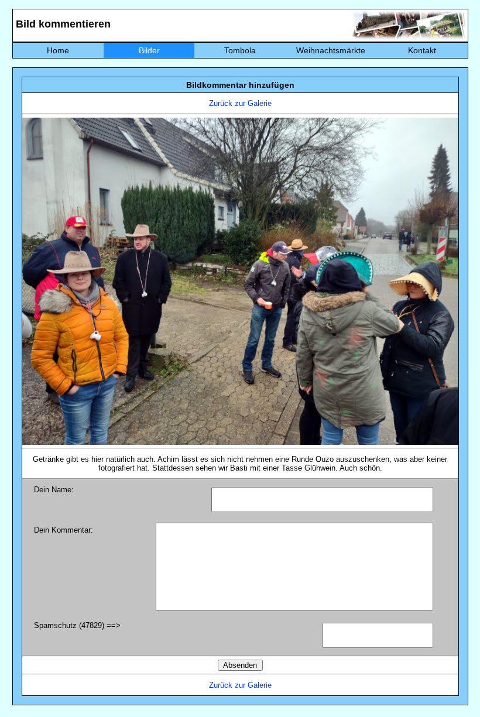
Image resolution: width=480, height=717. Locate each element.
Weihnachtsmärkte (330, 50)
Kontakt (422, 50)
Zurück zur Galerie (240, 103)
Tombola (240, 50)
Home (58, 50)
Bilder (149, 50)
